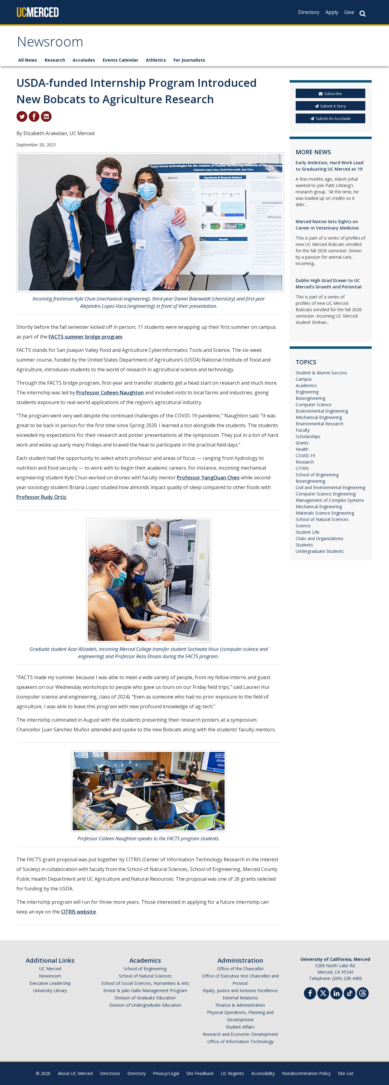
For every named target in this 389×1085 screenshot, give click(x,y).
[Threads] (362, 992)
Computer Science (314, 404)
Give (349, 12)
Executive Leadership (50, 983)
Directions (110, 1073)
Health (302, 449)
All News (27, 60)
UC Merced (50, 968)
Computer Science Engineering (326, 494)
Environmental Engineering (322, 411)
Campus (304, 379)
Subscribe (333, 93)
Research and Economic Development (240, 1034)
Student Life (307, 532)
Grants (302, 443)
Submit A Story (333, 106)
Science (303, 526)
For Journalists (189, 60)
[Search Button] (363, 13)
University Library (50, 990)
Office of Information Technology (240, 1041)
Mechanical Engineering (319, 417)
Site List (345, 1073)
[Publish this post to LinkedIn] (46, 116)
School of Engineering (317, 475)
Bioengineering (310, 398)
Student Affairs (240, 1027)
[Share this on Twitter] (21, 116)
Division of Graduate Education (145, 998)
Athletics (156, 60)
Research (55, 60)
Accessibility (263, 1073)
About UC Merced (75, 1073)
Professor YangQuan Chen (208, 477)
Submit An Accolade (333, 118)
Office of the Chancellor (240, 968)
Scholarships (308, 436)
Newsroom (50, 43)
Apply (331, 12)
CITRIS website (78, 911)
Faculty (303, 430)
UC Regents (232, 1073)
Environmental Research (319, 424)
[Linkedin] (336, 994)
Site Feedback (200, 1073)
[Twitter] (323, 992)
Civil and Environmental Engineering (330, 487)
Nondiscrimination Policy (306, 1073)
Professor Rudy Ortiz (41, 497)
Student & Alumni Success (321, 373)
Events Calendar (120, 60)
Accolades (84, 60)
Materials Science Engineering (325, 513)
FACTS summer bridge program (85, 336)
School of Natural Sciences (322, 519)
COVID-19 (305, 455)
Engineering (307, 392)
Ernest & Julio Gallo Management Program (145, 990)
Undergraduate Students (320, 551)
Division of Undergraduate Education (145, 1005)
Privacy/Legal (166, 1073)
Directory (308, 12)
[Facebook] (310, 994)
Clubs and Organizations (319, 538)
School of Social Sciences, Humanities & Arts (145, 983)
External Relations (240, 998)
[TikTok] (349, 992)
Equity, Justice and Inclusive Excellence (240, 990)
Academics (306, 385)
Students (304, 545)
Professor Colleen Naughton (110, 392)
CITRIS (302, 468)
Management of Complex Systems (330, 500)
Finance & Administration (240, 1005)
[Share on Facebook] (34, 116)
